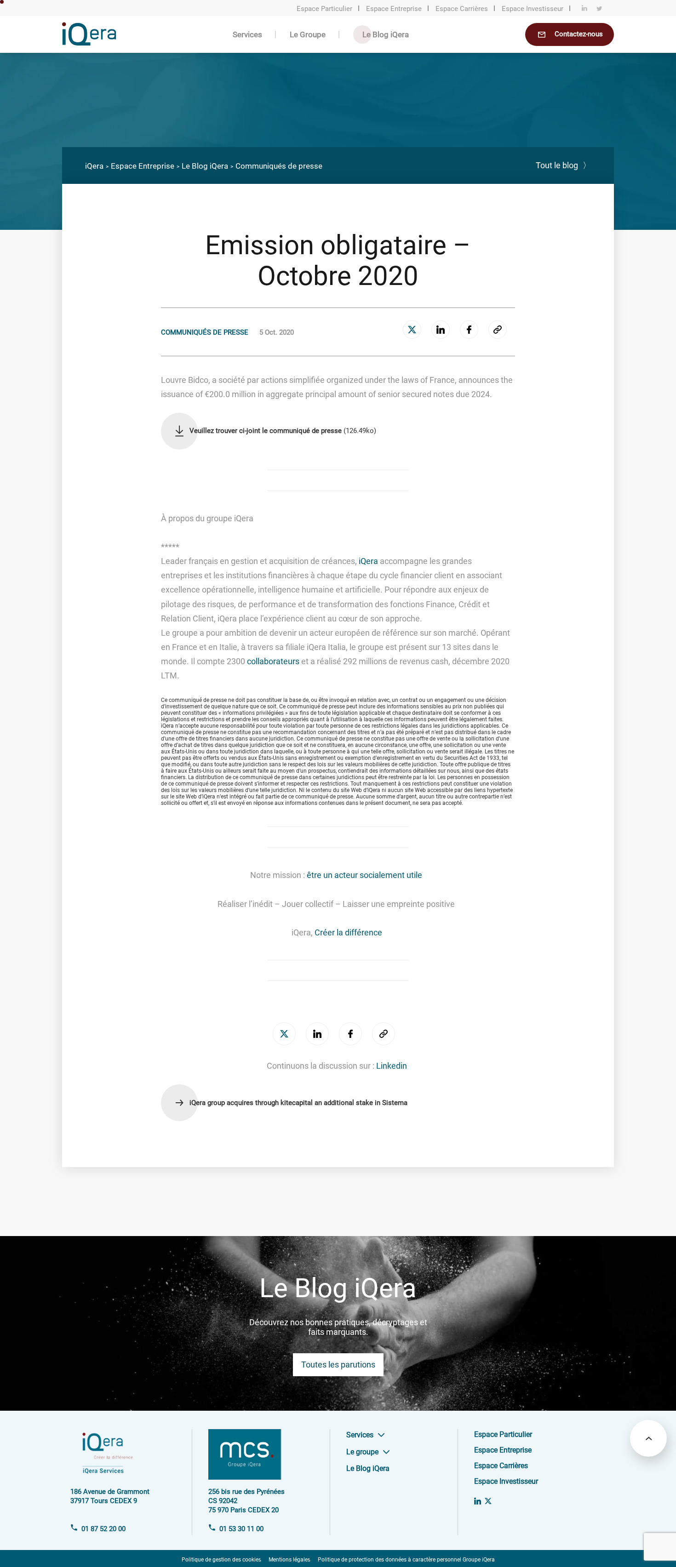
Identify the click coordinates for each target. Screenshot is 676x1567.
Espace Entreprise (394, 9)
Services (247, 34)
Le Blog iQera (385, 34)
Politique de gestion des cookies (221, 1559)
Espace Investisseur (532, 9)
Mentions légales (289, 1559)
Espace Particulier (324, 9)
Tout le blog (563, 165)
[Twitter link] (488, 1501)
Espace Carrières (461, 9)
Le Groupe (308, 34)
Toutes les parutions (338, 1364)
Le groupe (362, 1451)
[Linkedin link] (477, 1501)
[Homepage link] (89, 42)
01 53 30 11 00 (241, 1529)
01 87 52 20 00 (103, 1529)
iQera (94, 166)
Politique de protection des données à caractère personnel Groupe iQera (406, 1559)
